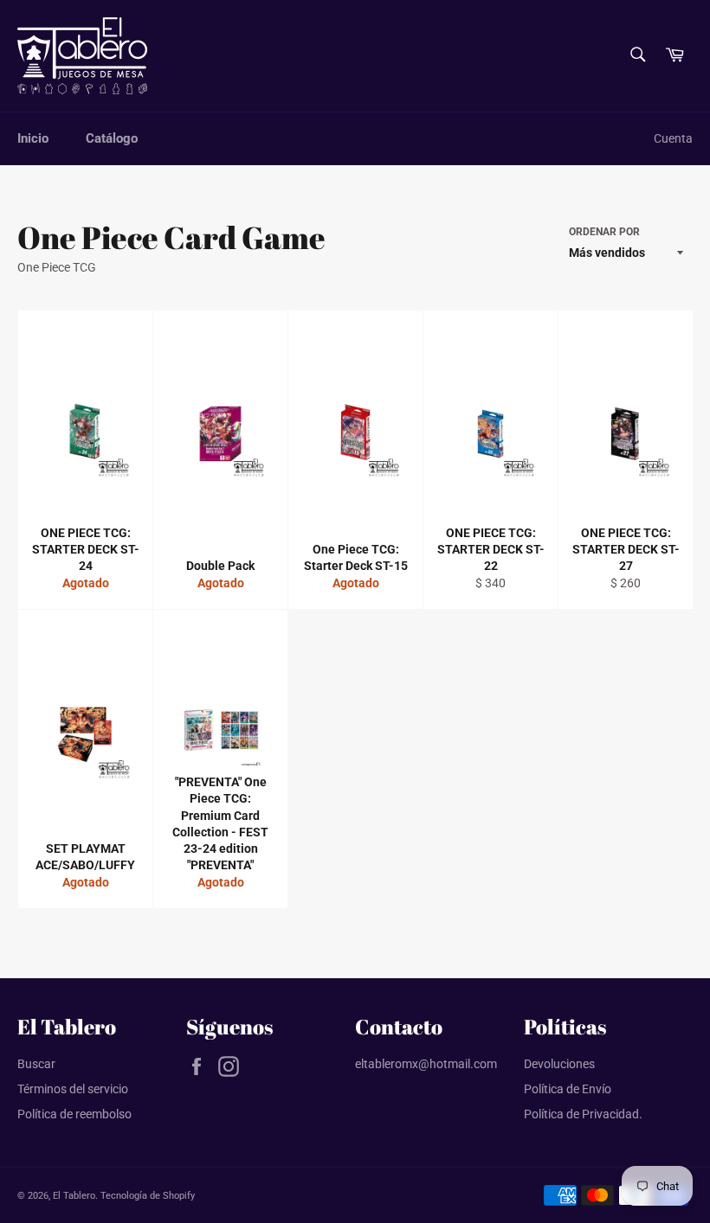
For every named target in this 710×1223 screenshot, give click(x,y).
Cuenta (673, 138)
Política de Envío (567, 1089)
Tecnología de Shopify (147, 1195)
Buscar (36, 1064)
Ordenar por (604, 232)
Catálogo (112, 138)
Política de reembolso (74, 1114)
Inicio (32, 138)
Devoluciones (559, 1064)
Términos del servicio (72, 1089)
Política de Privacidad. (583, 1114)
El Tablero (74, 1195)
